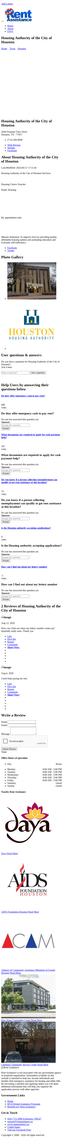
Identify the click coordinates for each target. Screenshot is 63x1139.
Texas (12, 48)
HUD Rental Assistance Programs (23, 1104)
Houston (22, 48)
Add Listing (7, 3)
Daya (3, 853)
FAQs (10, 31)
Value (4, 752)
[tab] (31, 396)
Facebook (12, 150)
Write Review (14, 145)
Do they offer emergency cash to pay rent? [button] (23, 396)
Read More (12, 853)
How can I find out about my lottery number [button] (24, 566)
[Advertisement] (31, 84)
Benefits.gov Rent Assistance (21, 1106)
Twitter (10, 250)
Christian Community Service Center (19, 1064)
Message (5, 734)
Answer (5, 428)
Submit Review (9, 749)
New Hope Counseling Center (16, 1020)
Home (10, 25)
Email (4, 725)
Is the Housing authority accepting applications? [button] (26, 528)
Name (4, 722)
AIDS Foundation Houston (14, 912)
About (10, 28)
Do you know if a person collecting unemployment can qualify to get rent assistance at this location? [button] (29, 481)
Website (11, 147)
